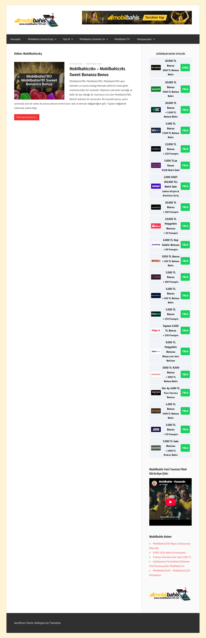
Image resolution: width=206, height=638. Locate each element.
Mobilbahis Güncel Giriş (40, 39)
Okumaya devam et (25, 117)
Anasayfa (15, 39)
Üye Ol (66, 39)
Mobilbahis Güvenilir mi (92, 39)
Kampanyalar (144, 39)
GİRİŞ (185, 67)
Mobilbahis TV (122, 39)
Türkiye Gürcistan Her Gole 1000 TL (172, 557)
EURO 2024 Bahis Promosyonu (169, 552)
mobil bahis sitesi (94, 63)
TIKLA (185, 89)
